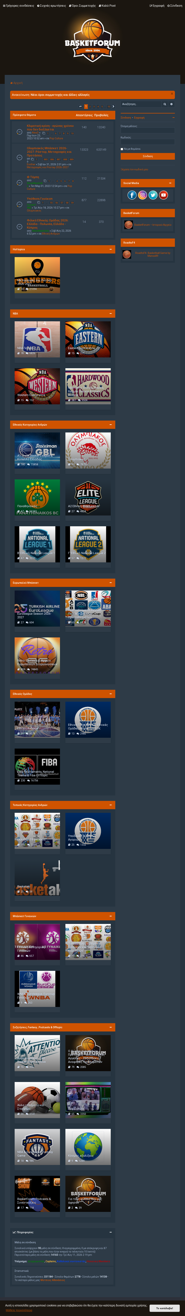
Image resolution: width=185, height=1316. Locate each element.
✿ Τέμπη (33, 177)
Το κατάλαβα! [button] (164, 1308)
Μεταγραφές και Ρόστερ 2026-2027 (47, 167)
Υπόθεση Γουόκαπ (40, 198)
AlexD (35, 132)
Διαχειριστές (36, 1261)
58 (67, 202)
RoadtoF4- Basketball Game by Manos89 (152, 254)
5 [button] (102, 106)
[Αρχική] (92, 37)
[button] (80, 106)
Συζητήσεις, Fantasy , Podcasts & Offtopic (37, 1027)
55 (51, 202)
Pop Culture (56, 138)
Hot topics (19, 249)
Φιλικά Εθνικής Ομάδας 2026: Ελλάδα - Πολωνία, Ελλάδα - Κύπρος (47, 223)
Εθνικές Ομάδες (22, 693)
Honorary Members (98, 1261)
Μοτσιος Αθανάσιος (52, 1280)
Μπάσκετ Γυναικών (24, 916)
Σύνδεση (126, 117)
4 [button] (98, 106)
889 (72, 159)
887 (59, 159)
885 (46, 159)
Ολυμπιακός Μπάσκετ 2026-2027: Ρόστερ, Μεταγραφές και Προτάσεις (49, 151)
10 (72, 133)
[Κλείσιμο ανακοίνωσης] (172, 94)
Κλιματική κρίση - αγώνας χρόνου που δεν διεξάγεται (50, 127)
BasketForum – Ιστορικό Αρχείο (152, 224)
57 (62, 202)
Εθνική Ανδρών (51, 233)
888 (65, 159)
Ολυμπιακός (34, 210)
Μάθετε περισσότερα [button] (19, 1310)
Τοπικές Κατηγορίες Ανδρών (30, 805)
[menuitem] (51, 5)
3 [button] (94, 106)
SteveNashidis (41, 230)
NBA (15, 313)
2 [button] (90, 106)
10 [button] (108, 106)
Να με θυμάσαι (132, 148)
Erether (31, 164)
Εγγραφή (139, 117)
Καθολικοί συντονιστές (71, 1261)
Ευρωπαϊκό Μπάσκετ (26, 582)
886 (52, 159)
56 (56, 202)
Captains (51, 1261)
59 (72, 202)
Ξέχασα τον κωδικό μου (134, 169)
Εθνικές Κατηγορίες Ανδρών (30, 424)
